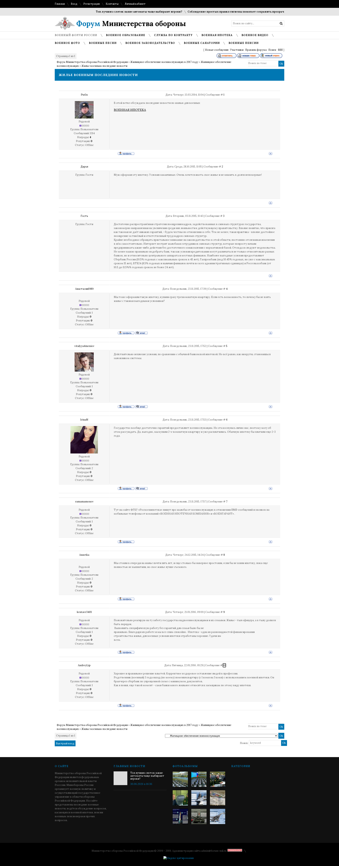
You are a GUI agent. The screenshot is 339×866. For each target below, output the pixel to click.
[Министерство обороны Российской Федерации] (180, 779)
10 (224, 665)
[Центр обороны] (199, 779)
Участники (236, 50)
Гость (84, 216)
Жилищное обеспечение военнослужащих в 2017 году (164, 62)
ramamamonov (84, 501)
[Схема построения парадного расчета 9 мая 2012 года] (217, 798)
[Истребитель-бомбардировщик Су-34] (217, 816)
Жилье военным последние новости (104, 66)
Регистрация (91, 3)
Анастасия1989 (84, 288)
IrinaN (84, 419)
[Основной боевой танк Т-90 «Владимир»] (199, 816)
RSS (280, 50)
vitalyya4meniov (84, 346)
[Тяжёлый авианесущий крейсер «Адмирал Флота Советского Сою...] (199, 798)
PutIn (84, 94)
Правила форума (256, 50)
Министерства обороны (131, 23)
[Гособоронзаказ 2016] (180, 798)
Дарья (84, 166)
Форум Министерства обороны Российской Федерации (92, 62)
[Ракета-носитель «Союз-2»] (180, 816)
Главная (60, 3)
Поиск (272, 50)
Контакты (112, 3)
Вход (74, 3)
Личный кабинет (135, 3)
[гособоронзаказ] (217, 779)
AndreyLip (84, 665)
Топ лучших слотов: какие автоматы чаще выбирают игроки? (127, 11)
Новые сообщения (216, 50)
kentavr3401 (84, 612)
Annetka (84, 555)
